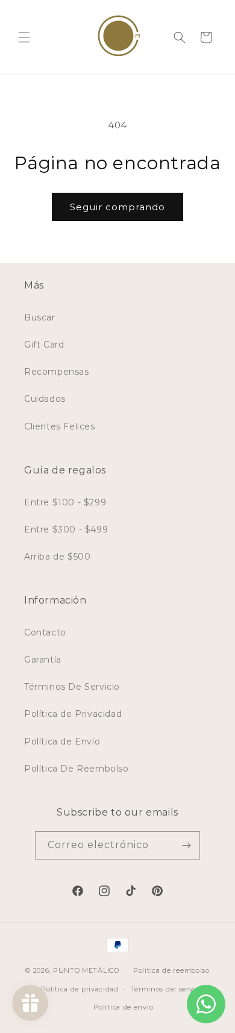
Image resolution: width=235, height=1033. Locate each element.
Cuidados (45, 398)
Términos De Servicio (72, 686)
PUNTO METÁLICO (86, 970)
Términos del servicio (168, 989)
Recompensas (56, 371)
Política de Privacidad (73, 713)
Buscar (39, 317)
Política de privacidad (79, 989)
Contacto (45, 632)
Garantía (42, 659)
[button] (24, 37)
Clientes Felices (59, 426)
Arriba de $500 (57, 556)
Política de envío (123, 1007)
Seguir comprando (117, 207)
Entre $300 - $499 (66, 529)
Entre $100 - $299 (65, 502)
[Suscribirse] (186, 845)
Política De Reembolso (76, 768)
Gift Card (44, 344)
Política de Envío (62, 741)
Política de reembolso (171, 970)
